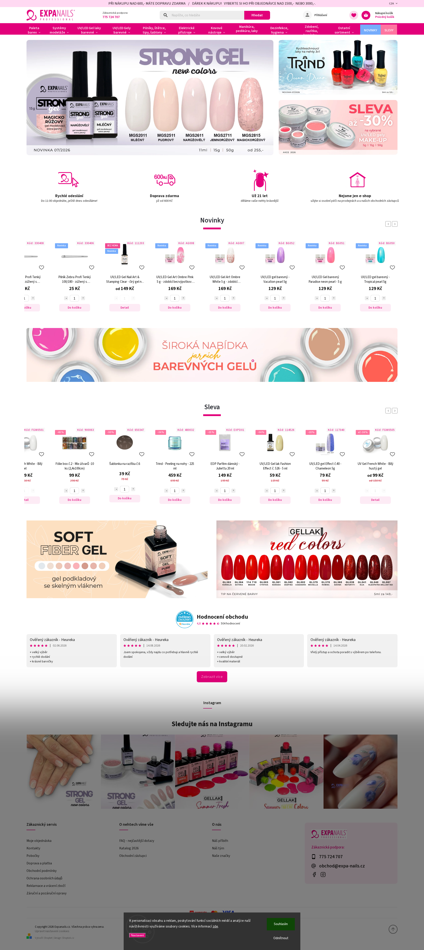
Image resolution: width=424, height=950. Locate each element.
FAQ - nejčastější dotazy (136, 840)
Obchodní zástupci (133, 855)
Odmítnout (280, 938)
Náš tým (218, 848)
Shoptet (48, 938)
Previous (389, 224)
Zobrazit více (212, 676)
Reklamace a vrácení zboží (45, 885)
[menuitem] (35, 30)
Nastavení (137, 935)
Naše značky (221, 855)
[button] (34, 97)
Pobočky (32, 855)
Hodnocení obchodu (222, 617)
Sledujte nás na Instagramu (212, 724)
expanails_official (323, 874)
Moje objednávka (38, 840)
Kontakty (33, 848)
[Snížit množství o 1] (66, 298)
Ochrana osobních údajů (44, 878)
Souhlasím (281, 924)
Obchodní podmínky (41, 870)
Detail (125, 307)
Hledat (257, 15)
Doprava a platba (39, 863)
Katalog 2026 (129, 848)
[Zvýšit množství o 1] (33, 298)
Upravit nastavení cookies (52, 931)
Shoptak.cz (68, 938)
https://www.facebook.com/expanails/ (314, 874)
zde (215, 926)
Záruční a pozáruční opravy (46, 893)
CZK (391, 4)
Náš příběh (220, 840)
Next (396, 224)
